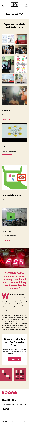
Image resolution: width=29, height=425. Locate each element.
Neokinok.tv (9, 422)
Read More (7, 119)
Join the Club (14, 359)
